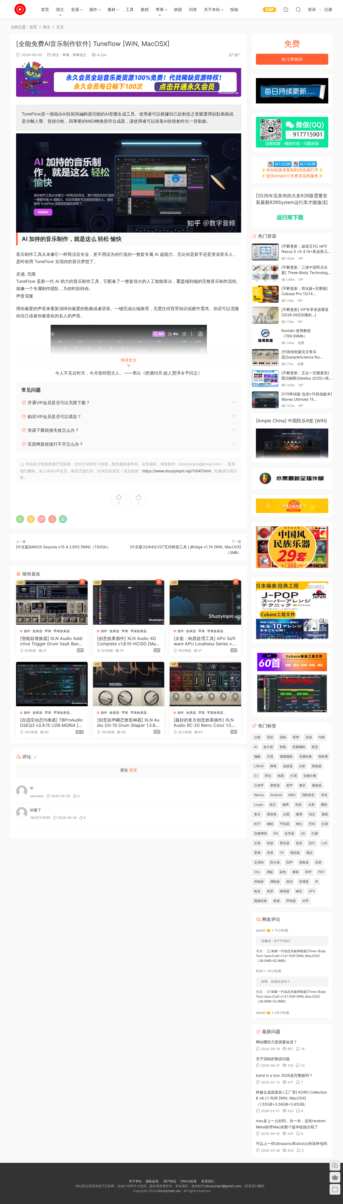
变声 (289, 785)
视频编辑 (286, 756)
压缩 (308, 737)
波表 (318, 862)
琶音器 (284, 843)
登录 (133, 770)
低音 (299, 843)
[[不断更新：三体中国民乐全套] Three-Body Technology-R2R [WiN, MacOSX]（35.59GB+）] (265, 273)
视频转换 (260, 901)
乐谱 (257, 843)
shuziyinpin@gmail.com (223, 1186)
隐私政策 (152, 1181)
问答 (193, 9)
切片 (312, 843)
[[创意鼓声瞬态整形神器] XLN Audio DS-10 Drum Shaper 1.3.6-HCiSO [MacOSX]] (129, 684)
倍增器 (304, 881)
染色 (282, 872)
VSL (257, 872)
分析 (302, 766)
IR (316, 881)
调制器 (275, 881)
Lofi (324, 843)
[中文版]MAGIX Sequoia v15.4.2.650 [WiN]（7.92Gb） (63, 547)
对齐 (305, 901)
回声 (289, 862)
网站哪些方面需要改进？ (276, 1042)
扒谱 (325, 824)
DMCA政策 (188, 1181)
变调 (257, 853)
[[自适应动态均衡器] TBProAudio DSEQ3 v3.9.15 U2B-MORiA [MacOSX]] (52, 684)
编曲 (257, 756)
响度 (281, 776)
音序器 (289, 833)
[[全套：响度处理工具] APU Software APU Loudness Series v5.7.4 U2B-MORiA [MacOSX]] (205, 602)
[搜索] (298, 9)
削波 (270, 843)
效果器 (37, 631)
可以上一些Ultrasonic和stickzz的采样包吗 (291, 1143)
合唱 (286, 814)
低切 (289, 881)
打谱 (293, 776)
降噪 (273, 766)
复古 (257, 814)
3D (303, 833)
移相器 (284, 891)
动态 (312, 814)
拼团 (178, 9)
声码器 (291, 901)
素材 (111, 9)
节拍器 (284, 824)
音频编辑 (298, 747)
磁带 (285, 804)
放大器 (268, 747)
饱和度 (323, 756)
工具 (130, 9)
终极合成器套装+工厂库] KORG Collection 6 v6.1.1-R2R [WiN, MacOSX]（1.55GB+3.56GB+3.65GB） (291, 1098)
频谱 (299, 814)
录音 (324, 795)
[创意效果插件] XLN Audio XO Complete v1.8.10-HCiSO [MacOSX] (127, 641)
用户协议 (169, 1181)
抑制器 (259, 881)
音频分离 (309, 776)
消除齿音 (308, 795)
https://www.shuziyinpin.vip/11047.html (176, 471)
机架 (298, 804)
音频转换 (305, 756)
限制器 (317, 766)
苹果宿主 (80, 55)
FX (282, 853)
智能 (282, 747)
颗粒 (324, 804)
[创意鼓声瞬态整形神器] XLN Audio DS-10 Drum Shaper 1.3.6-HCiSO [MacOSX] (128, 722)
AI (255, 747)
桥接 (276, 901)
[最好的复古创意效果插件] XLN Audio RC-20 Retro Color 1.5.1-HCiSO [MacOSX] (205, 722)
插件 (93, 9)
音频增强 (260, 833)
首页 (45, 9)
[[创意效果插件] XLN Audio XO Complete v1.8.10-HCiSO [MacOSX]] (129, 602)
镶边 (309, 853)
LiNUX (259, 766)
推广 (237, 55)
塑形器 (275, 785)
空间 (312, 824)
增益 (270, 872)
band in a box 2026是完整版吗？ (284, 1075)
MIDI (291, 795)
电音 (257, 891)
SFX (312, 891)
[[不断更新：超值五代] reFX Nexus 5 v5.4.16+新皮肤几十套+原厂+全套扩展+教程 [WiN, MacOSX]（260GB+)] (265, 252)
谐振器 (304, 862)
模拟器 (295, 853)
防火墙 (275, 862)
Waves (259, 795)
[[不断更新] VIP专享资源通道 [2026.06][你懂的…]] (265, 315)
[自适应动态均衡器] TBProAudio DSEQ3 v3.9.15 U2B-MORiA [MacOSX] (51, 722)
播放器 (317, 785)
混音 (270, 737)
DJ (256, 776)
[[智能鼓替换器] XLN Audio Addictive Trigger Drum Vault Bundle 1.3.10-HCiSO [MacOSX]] (52, 602)
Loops (258, 804)
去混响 (259, 862)
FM (275, 833)
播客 (295, 872)
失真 (270, 756)
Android (276, 795)
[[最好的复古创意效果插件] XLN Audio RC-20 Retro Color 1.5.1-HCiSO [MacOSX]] (205, 684)
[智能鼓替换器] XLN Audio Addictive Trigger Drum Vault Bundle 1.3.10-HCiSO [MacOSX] (51, 641)
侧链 (270, 824)
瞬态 (299, 891)
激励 (325, 814)
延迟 (315, 747)
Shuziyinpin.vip (168, 1191)
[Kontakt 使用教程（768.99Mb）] (265, 336)
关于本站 (212, 9)
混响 (283, 737)
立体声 (259, 785)
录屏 (270, 853)
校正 (273, 804)
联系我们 (207, 1181)
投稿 (234, 9)
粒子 (257, 824)
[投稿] (286, 9)
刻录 (270, 891)
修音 (302, 785)
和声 (308, 872)
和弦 (268, 776)
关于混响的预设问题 (273, 1058)
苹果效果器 (62, 631)
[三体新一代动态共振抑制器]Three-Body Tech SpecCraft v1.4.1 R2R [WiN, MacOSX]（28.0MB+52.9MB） (291, 956)
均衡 (321, 737)
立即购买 (294, 59)
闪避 (315, 833)
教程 (145, 9)
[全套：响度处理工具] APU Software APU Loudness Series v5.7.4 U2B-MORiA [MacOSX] (205, 641)
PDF (321, 872)
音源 (75, 9)
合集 (257, 737)
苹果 (160, 9)
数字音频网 (20, 9)
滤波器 (288, 766)
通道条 (272, 814)
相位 (299, 824)
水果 (311, 804)
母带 (296, 737)
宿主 (60, 9)
